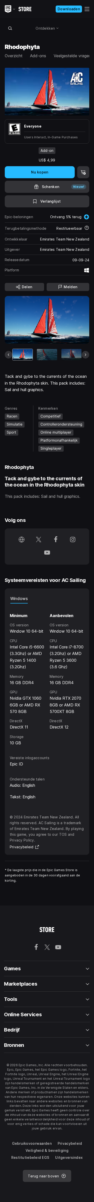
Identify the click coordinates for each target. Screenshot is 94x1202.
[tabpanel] (47, 675)
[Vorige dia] (8, 354)
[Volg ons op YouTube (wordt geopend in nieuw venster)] (47, 553)
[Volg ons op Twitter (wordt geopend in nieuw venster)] (38, 540)
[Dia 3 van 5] (71, 354)
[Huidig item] (22, 354)
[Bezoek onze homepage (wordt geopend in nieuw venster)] (21, 540)
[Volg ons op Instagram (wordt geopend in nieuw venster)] (72, 540)
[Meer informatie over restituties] (86, 228)
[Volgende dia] (85, 354)
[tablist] (47, 598)
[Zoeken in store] (10, 28)
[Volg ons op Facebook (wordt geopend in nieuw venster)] (55, 540)
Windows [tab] (19, 598)
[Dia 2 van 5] (47, 354)
